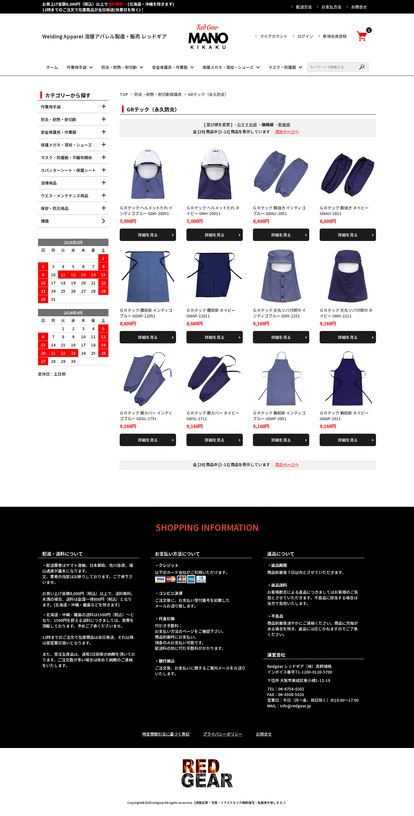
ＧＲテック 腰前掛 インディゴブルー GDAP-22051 (146, 313)
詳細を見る (148, 235)
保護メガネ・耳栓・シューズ (227, 67)
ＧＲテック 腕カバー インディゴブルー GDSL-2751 (146, 415)
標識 (45, 221)
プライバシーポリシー (222, 734)
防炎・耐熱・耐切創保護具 (158, 94)
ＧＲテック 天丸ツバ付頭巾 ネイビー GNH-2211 (346, 313)
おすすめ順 (247, 124)
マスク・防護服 (282, 67)
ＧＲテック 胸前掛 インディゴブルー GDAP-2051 (279, 415)
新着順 (284, 124)
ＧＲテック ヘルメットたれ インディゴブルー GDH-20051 (146, 210)
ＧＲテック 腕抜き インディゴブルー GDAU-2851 (279, 210)
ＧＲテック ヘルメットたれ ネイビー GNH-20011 (212, 210)
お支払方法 (331, 7)
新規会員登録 (335, 36)
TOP (124, 94)
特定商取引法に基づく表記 (166, 734)
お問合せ (359, 7)
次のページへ (287, 131)
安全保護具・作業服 (170, 67)
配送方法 (304, 7)
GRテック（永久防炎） (208, 94)
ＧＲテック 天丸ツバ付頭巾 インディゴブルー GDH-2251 (279, 313)
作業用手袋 (76, 67)
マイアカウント (274, 36)
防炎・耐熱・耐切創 (119, 67)
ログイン (305, 36)
